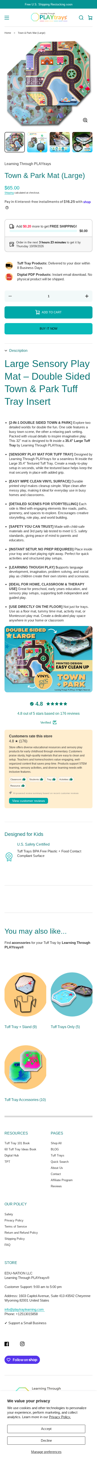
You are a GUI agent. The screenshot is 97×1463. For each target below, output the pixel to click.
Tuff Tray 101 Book (17, 1143)
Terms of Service (16, 1226)
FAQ (7, 1245)
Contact (56, 1174)
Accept (46, 1429)
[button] (48, 350)
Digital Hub (12, 1155)
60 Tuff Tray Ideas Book (20, 1149)
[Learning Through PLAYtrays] (48, 17)
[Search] (81, 17)
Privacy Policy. (60, 1417)
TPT (7, 1161)
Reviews (56, 1186)
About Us (57, 1168)
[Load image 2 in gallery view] (37, 142)
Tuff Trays (57, 1155)
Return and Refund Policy (21, 1232)
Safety (9, 1214)
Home (8, 32)
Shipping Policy (15, 1238)
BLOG (55, 1149)
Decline (46, 1440)
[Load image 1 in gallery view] (15, 142)
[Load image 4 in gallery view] (82, 142)
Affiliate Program (62, 1180)
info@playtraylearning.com (25, 1309)
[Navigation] (7, 17)
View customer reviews (28, 801)
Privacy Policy (14, 1220)
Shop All (56, 1143)
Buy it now (48, 328)
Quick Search (60, 1161)
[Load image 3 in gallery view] (60, 142)
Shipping (9, 192)
